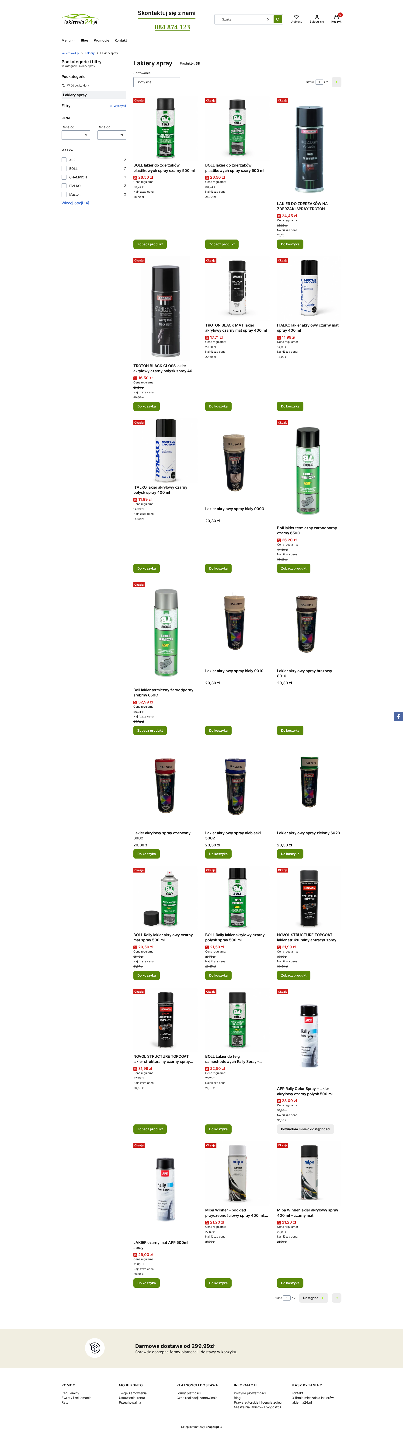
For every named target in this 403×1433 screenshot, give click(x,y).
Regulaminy (70, 1393)
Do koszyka (290, 244)
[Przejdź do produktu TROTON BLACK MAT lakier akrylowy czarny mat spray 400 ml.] (237, 288)
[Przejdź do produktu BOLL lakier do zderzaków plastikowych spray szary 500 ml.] (237, 128)
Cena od (68, 127)
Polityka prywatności (250, 1393)
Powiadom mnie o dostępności (305, 1129)
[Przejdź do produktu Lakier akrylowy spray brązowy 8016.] (309, 623)
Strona (310, 82)
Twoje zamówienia (133, 1393)
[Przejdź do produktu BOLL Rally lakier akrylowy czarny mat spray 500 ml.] (165, 898)
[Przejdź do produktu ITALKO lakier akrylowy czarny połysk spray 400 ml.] (165, 450)
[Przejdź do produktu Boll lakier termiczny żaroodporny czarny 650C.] (309, 470)
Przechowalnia (130, 1402)
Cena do (103, 127)
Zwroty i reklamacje (76, 1398)
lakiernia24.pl (70, 53)
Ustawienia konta (132, 1398)
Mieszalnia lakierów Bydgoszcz (257, 1407)
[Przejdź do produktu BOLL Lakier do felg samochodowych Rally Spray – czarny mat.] (237, 1020)
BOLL (73, 168)
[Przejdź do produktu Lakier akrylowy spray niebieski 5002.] (237, 785)
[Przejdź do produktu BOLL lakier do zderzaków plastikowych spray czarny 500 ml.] (165, 128)
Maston (74, 194)
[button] (278, 19)
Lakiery (90, 53)
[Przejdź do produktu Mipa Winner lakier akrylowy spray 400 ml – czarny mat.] (309, 1173)
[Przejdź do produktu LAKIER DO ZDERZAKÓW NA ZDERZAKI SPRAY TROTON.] (309, 147)
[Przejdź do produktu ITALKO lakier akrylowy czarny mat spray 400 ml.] (309, 288)
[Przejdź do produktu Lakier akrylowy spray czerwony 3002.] (165, 785)
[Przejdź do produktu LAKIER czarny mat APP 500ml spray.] (165, 1189)
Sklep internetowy (200, 1427)
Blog (237, 1398)
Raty (65, 1402)
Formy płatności (189, 1393)
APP (72, 160)
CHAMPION (78, 177)
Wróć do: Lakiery (78, 85)
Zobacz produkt (150, 244)
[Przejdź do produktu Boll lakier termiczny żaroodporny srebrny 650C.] (165, 633)
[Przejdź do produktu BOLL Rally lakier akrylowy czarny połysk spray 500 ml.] (237, 898)
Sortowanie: (142, 73)
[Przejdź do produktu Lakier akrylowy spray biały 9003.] (237, 461)
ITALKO (75, 186)
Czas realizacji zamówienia (197, 1398)
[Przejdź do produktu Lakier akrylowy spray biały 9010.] (237, 623)
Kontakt (297, 1393)
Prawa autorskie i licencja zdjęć (258, 1402)
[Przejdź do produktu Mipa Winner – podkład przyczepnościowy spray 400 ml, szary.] (237, 1173)
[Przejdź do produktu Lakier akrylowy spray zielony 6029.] (309, 785)
